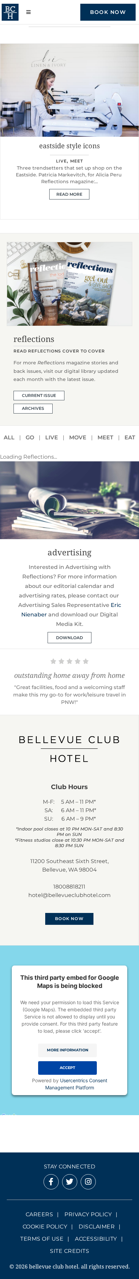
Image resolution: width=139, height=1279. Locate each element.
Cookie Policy (45, 1226)
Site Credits (69, 1251)
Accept (67, 1068)
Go (30, 437)
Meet (69, 161)
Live (51, 437)
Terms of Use (41, 1239)
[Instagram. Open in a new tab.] (88, 1182)
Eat (129, 437)
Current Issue (39, 395)
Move (77, 437)
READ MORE (69, 187)
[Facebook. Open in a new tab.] (51, 1182)
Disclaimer (97, 1226)
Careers (39, 1214)
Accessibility (96, 1239)
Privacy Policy (88, 1214)
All (9, 437)
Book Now (108, 12)
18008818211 (69, 886)
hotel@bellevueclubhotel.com (69, 895)
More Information (67, 1050)
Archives (33, 408)
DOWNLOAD (69, 637)
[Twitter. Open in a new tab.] (69, 1182)
